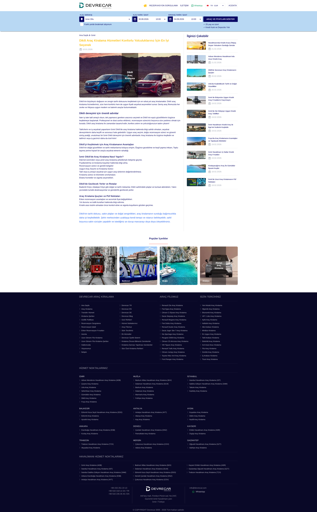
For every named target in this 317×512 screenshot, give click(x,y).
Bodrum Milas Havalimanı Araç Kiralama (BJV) (153, 380)
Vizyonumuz (86, 348)
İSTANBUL (192, 376)
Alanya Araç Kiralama (143, 416)
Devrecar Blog (127, 316)
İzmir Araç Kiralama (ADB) (91, 465)
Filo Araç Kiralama (209, 348)
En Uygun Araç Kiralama (211, 334)
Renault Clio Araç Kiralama (172, 305)
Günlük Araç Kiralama (210, 352)
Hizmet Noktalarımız (129, 323)
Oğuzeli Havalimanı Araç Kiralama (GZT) (205, 444)
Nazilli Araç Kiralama (197, 419)
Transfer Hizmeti (87, 313)
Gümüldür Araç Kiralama (91, 395)
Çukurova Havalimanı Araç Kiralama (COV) (152, 444)
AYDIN (190, 408)
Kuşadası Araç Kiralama (198, 412)
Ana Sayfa (83, 35)
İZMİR (82, 376)
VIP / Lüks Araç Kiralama (211, 316)
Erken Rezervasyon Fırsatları (92, 331)
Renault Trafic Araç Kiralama (173, 348)
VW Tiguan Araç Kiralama (172, 345)
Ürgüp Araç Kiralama (197, 434)
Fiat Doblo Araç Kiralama (171, 323)
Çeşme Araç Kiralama (89, 384)
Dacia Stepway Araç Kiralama (173, 316)
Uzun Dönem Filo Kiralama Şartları (95, 341)
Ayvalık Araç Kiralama (89, 419)
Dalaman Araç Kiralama (144, 391)
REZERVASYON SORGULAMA (163, 5)
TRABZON (84, 440)
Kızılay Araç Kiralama (89, 434)
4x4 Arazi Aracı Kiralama (211, 345)
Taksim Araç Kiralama (197, 387)
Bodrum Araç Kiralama (144, 387)
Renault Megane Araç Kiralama (174, 320)
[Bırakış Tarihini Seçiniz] (170, 19)
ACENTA (233, 5)
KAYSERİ (191, 426)
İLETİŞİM (184, 5)
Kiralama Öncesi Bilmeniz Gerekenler (136, 341)
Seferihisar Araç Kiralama (91, 391)
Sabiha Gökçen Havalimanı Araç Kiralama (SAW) (208, 384)
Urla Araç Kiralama (88, 387)
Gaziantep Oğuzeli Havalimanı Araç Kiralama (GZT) (209, 469)
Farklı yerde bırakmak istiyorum (98, 24)
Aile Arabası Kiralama (210, 327)
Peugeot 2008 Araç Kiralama (173, 338)
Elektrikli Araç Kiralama (211, 341)
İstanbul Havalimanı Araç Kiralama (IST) (97, 469)
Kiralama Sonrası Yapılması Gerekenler (137, 345)
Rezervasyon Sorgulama (91, 323)
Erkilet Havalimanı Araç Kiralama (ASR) (204, 430)
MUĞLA (136, 376)
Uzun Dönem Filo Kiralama (91, 338)
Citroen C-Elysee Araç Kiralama (174, 313)
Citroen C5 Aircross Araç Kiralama (175, 341)
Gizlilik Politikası (87, 320)
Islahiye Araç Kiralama (198, 448)
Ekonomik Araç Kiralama (211, 313)
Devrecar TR (127, 305)
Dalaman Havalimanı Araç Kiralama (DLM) (152, 384)
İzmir (93, 35)
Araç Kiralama (86, 309)
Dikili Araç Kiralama (88, 398)
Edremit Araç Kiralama (90, 416)
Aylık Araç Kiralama (209, 320)
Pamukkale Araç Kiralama (145, 434)
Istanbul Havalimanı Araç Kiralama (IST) (205, 380)
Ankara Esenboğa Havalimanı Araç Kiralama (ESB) (101, 476)
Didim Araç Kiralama (197, 416)
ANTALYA (137, 408)
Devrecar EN (127, 309)
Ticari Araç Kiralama (210, 359)
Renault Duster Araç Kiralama (173, 327)
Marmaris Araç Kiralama (144, 395)
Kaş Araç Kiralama (142, 419)
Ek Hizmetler (127, 334)
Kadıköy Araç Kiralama (198, 391)
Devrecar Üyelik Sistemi (131, 338)
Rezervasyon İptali (88, 327)
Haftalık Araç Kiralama (210, 323)
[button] (82, 265)
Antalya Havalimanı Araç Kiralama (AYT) (151, 412)
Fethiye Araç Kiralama (144, 398)
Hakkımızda (86, 345)
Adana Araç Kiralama (143, 448)
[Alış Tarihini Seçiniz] (134, 19)
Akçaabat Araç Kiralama (90, 448)
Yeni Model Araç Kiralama (212, 305)
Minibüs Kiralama (209, 331)
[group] (98, 266)
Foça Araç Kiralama (89, 402)
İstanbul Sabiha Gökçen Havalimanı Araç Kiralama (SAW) (103, 472)
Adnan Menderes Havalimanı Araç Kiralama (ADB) (101, 380)
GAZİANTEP (193, 440)
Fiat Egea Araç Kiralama (171, 309)
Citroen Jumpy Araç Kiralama (173, 352)
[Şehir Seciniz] (81, 19)
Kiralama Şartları (87, 316)
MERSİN (137, 440)
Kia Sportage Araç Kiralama (172, 334)
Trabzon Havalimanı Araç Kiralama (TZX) (97, 444)
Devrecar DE (127, 313)
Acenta (84, 334)
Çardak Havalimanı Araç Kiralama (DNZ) (151, 430)
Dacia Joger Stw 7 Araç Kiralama (174, 331)
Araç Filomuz (127, 327)
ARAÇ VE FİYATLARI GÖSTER (220, 19)
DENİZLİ (137, 426)
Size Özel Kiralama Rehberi (132, 348)
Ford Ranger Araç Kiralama (172, 359)
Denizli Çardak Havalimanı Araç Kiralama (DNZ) (153, 476)
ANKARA (83, 426)
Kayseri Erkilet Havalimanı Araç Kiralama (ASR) (207, 465)
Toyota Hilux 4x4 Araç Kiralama (174, 356)
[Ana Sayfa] (145, 5)
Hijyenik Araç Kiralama (211, 309)
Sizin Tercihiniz (127, 331)
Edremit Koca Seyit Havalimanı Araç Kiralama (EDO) (101, 412)
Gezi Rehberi (127, 320)
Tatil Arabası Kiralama (210, 338)
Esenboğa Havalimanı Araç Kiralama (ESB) (98, 430)
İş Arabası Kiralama (209, 356)
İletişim (84, 352)
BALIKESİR (84, 408)
